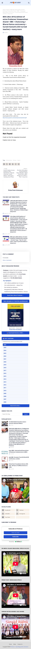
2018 (5, 367)
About (14, 644)
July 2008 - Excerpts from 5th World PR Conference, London (19, 457)
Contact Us (20, 644)
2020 (5, 362)
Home (4, 9)
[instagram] (22, 513)
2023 (5, 353)
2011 (5, 387)
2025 (5, 347)
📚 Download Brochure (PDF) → (15, 333)
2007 (5, 399)
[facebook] (8, 510)
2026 (5, 344)
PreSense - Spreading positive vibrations (19, 646)
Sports (8, 9)
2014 (5, 379)
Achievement (9, 160)
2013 (5, 382)
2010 (5, 390)
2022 (5, 356)
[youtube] (8, 517)
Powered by (11, 541)
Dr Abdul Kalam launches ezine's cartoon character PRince (17, 422)
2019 (5, 364)
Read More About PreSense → (15, 295)
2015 (5, 376)
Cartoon (14, 160)
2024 (5, 350)
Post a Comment (7, 260)
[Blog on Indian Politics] (22, 517)
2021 (5, 359)
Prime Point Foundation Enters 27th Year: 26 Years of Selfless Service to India (18, 465)
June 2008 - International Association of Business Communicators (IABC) (19, 451)
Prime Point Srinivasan (15, 190)
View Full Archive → (15, 405)
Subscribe (15, 536)
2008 (5, 396)
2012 (5, 385)
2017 (5, 370)
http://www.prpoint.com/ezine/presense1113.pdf (15, 117)
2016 (5, 373)
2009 (5, 393)
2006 (5, 402)
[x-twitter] (22, 510)
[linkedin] (8, 513)
